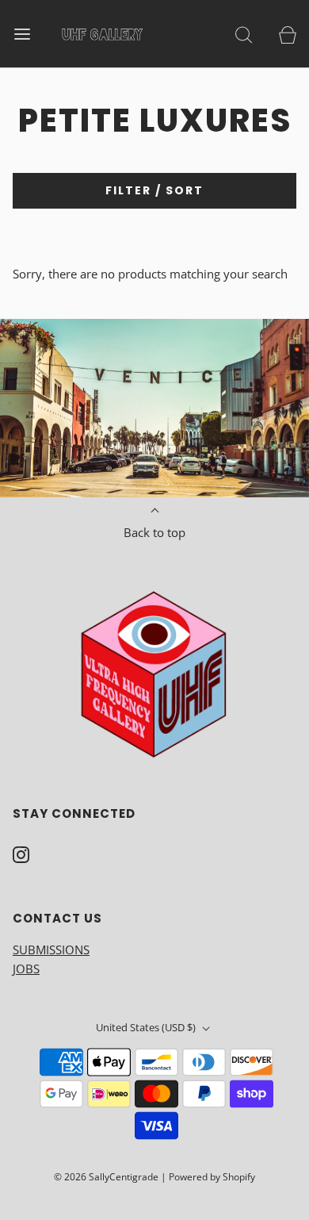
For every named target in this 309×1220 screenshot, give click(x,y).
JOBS (26, 968)
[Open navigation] (22, 34)
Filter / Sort (154, 190)
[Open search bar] (243, 34)
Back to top (154, 532)
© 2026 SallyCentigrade (106, 1177)
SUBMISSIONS (51, 949)
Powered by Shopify (212, 1177)
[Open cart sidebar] (287, 34)
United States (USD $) (147, 1027)
